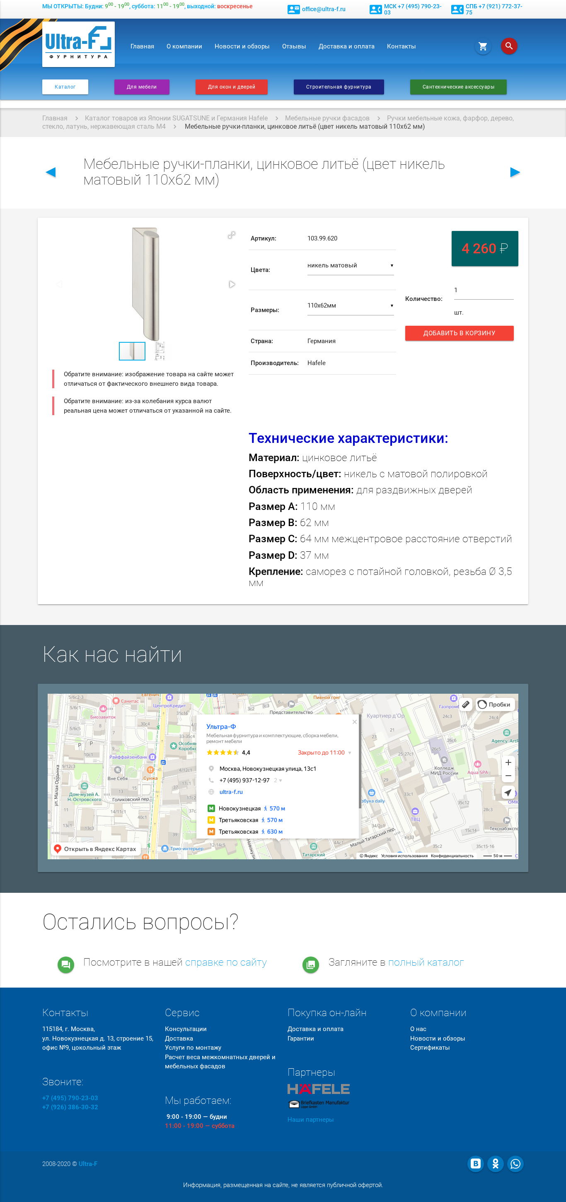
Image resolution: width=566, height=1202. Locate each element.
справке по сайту (226, 962)
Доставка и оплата (347, 46)
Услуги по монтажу (193, 1047)
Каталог (65, 87)
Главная (142, 46)
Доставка (179, 1038)
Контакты (401, 46)
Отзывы (294, 46)
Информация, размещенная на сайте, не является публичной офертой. (283, 1185)
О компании (184, 46)
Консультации (186, 1029)
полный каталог (426, 962)
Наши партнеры (311, 1119)
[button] (231, 235)
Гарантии (301, 1038)
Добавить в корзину (462, 335)
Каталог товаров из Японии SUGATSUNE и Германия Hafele (176, 118)
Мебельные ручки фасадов (327, 118)
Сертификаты (430, 1047)
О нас (418, 1029)
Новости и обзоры (242, 46)
